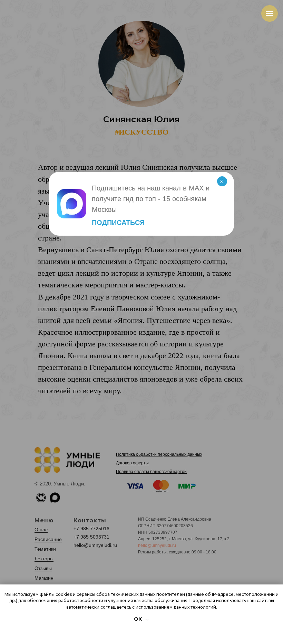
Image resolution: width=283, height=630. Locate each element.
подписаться (118, 222)
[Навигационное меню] (269, 13)
